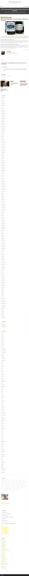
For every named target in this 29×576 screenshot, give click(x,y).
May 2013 (3, 254)
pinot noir (24, 81)
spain (2, 452)
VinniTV (3, 565)
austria (9, 480)
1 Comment (27, 49)
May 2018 (3, 157)
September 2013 (3, 248)
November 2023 (3, 97)
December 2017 (3, 165)
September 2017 (3, 170)
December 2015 (3, 204)
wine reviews (3, 470)
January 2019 (3, 144)
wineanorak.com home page (5, 502)
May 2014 (3, 235)
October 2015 (3, 207)
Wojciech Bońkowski (4, 568)
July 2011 (3, 290)
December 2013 (3, 243)
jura (2, 394)
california (5, 17)
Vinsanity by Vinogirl (4, 566)
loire (2, 399)
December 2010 (3, 301)
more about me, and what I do (5, 503)
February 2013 (3, 259)
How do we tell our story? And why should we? (7, 513)
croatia (2, 368)
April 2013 (3, 256)
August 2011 (3, 288)
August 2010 (3, 308)
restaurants (3, 428)
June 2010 (3, 311)
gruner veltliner (3, 386)
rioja (2, 433)
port (11, 486)
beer (2, 342)
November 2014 (3, 225)
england (3, 371)
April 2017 (3, 178)
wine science (3, 472)
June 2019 (3, 136)
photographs (3, 418)
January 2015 (3, 222)
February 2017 (3, 181)
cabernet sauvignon (4, 481)
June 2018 (3, 155)
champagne (21, 481)
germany (3, 379)
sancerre (3, 439)
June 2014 (3, 233)
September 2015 (3, 209)
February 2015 (3, 220)
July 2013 (3, 251)
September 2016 (3, 189)
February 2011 (3, 298)
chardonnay (3, 358)
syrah (10, 17)
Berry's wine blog (4, 541)
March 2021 (3, 110)
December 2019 (3, 129)
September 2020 (4, 118)
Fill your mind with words (4, 515)
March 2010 (3, 316)
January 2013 (3, 261)
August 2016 (3, 191)
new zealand (3, 412)
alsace (2, 334)
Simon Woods (3, 560)
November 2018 (3, 147)
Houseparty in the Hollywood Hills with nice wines (4, 90)
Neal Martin (3, 558)
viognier (3, 467)
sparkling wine (3, 454)
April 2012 (3, 275)
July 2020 (3, 121)
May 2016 (3, 196)
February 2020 (3, 126)
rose (2, 436)
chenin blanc (3, 360)
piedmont (3, 420)
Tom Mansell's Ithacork (4, 563)
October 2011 (3, 285)
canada (3, 355)
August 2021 (3, 105)
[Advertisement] (5, 530)
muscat (3, 405)
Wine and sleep (2, 59)
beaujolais (3, 340)
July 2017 (3, 173)
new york (3, 410)
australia (2, 17)
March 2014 (3, 238)
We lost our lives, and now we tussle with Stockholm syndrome (9, 523)
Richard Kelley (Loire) (4, 559)
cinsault (3, 366)
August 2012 (3, 269)
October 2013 (3, 246)
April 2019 (3, 139)
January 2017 (3, 183)
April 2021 (3, 108)
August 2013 (3, 249)
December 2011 (3, 282)
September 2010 (3, 306)
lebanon (3, 397)
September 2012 (3, 267)
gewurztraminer (3, 381)
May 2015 (3, 215)
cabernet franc (3, 350)
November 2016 (3, 186)
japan (2, 392)
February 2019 (3, 142)
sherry (2, 446)
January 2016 (3, 202)
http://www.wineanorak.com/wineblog (13, 53)
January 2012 (3, 280)
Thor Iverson (3, 562)
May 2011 (3, 293)
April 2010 (3, 314)
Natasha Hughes (4, 557)
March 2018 (3, 160)
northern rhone (3, 415)
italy (25, 483)
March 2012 (3, 277)
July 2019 (3, 134)
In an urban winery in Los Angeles (14, 84)
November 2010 (3, 303)
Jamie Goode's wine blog (14, 2)
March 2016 (3, 199)
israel (2, 389)
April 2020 (3, 123)
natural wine (3, 407)
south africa (3, 449)
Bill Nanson (3, 542)
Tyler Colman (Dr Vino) (4, 564)
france (2, 373)
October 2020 (3, 116)
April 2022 (3, 100)
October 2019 (3, 131)
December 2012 (3, 262)
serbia (2, 444)
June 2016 (3, 194)
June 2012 (3, 272)
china (2, 363)
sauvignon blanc (3, 441)
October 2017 (3, 168)
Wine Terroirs (3, 567)
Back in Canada (3, 518)
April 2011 (3, 295)
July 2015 (3, 212)
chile (6, 483)
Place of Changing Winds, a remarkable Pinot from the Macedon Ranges (24, 84)
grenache (8, 17)
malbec (3, 402)
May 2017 (3, 176)
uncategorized (3, 462)
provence (3, 426)
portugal (3, 425)
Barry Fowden (3, 540)
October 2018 (3, 149)
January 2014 (3, 241)
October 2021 (3, 103)
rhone (22, 486)
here (18, 42)
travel (2, 459)
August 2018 (3, 152)
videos (2, 465)
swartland (3, 489)
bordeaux (3, 345)
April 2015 (3, 217)
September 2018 (3, 150)
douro (9, 483)
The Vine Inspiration (4, 561)
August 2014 (3, 230)
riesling (3, 431)
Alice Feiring (3, 539)
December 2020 (3, 113)
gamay (2, 376)
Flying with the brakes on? (5, 520)
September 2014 (3, 228)
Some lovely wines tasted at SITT (24, 59)
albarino (3, 332)
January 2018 (3, 163)
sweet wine (7, 489)
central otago (16, 481)
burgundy (3, 347)
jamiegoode (6, 16)
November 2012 (3, 264)
